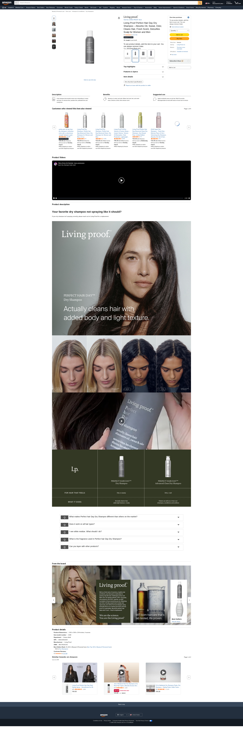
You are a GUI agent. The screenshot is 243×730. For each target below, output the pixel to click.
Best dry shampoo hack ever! (67, 165)
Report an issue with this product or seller (138, 85)
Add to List (172, 67)
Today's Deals (78, 7)
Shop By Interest (201, 7)
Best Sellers (40, 7)
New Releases (50, 7)
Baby (155, 7)
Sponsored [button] (54, 659)
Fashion (105, 7)
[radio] (54, 18)
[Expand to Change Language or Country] (126, 715)
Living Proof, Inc (181, 44)
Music (118, 7)
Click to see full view (90, 80)
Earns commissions (79, 163)
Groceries (60, 7)
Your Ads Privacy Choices (142, 720)
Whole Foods (69, 7)
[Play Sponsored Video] (121, 672)
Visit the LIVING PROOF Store (133, 19)
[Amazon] (7, 2)
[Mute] (189, 198)
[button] (4, 7)
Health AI (11, 7)
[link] (66, 132)
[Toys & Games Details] (143, 7)
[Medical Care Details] (24, 7)
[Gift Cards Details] (97, 7)
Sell (100, 7)
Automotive (148, 7)
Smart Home (190, 7)
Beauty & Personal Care (58, 11)
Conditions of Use (97, 720)
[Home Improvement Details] (171, 7)
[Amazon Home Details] (131, 7)
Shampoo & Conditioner (78, 11)
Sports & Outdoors (178, 7)
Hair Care (68, 11)
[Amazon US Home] (103, 716)
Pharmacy (211, 7)
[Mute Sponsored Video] (94, 680)
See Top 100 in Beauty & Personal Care (99, 647)
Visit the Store (176, 621)
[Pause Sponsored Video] (94, 677)
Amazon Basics (30, 7)
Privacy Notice (107, 720)
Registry (112, 7)
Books (86, 7)
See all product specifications (133, 82)
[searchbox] (108, 3)
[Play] (53, 198)
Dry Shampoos (90, 11)
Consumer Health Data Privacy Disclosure (123, 720)
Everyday (218, 7)
